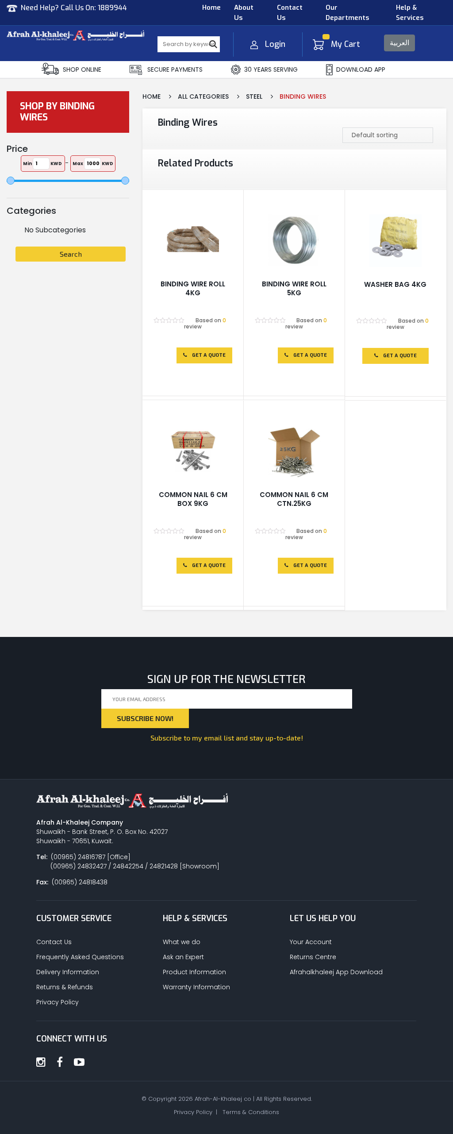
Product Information (194, 972)
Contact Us (290, 12)
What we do (181, 941)
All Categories (203, 96)
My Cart (345, 44)
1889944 (112, 7)
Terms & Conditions (251, 1112)
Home (211, 7)
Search (71, 254)
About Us (243, 12)
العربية (399, 43)
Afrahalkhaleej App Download (336, 972)
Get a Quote (208, 355)
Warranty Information (196, 987)
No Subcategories (55, 230)
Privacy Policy (57, 1002)
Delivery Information (67, 972)
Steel (254, 96)
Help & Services (409, 12)
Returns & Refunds (64, 987)
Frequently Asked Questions (80, 957)
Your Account (311, 941)
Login (275, 44)
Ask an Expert (183, 957)
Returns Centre (313, 957)
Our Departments (347, 12)
